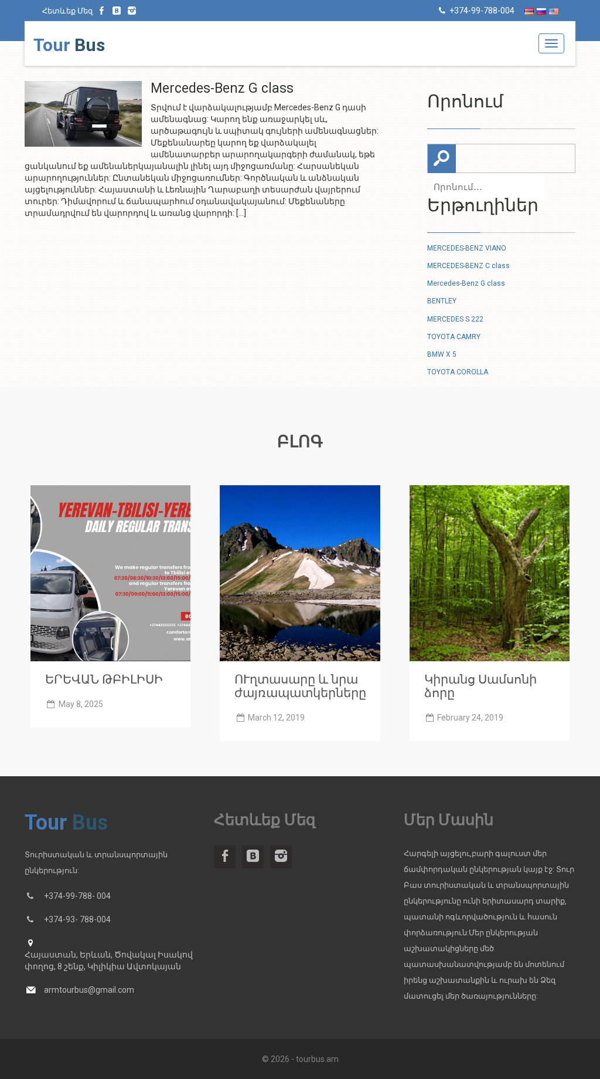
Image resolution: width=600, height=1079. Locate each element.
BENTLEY (441, 301)
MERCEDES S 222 (455, 319)
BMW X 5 (441, 354)
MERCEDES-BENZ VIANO (466, 248)
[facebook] (102, 10)
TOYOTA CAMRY (453, 337)
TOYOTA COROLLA (458, 372)
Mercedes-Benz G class (466, 283)
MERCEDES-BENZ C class (468, 266)
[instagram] (132, 10)
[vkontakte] (117, 10)
